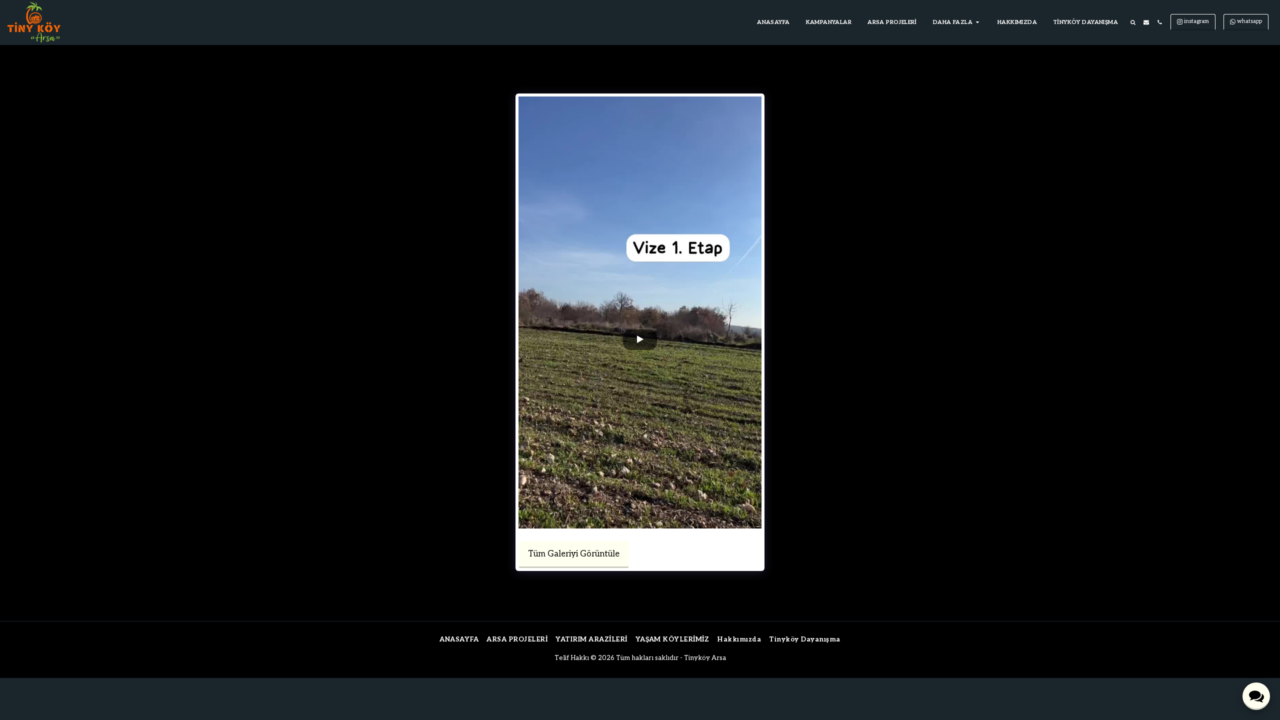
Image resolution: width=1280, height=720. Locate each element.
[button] (957, 22)
